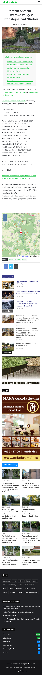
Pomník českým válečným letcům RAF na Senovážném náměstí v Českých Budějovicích (10, 514)
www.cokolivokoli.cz (13, 664)
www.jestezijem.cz (21, 671)
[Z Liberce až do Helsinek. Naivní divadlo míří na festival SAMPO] (8, 295)
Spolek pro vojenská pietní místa (14, 101)
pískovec (19, 588)
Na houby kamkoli (9, 649)
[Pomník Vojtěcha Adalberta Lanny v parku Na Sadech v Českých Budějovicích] (31, 500)
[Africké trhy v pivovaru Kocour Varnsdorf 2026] (8, 347)
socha (5, 592)
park (4, 588)
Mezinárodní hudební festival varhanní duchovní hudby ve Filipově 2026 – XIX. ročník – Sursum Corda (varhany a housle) (27, 333)
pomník (24, 259)
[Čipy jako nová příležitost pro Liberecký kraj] (8, 285)
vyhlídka (12, 592)
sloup (33, 588)
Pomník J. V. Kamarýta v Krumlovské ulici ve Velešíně (31, 562)
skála (26, 588)
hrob (14, 581)
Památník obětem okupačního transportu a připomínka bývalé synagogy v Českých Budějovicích (20, 83)
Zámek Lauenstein (9, 615)
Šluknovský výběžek (31, 592)
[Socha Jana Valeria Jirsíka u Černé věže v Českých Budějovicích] (31, 474)
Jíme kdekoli (7, 645)
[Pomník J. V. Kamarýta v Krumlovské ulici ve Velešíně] (31, 551)
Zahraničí (6, 642)
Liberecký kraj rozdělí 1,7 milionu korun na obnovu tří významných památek (26, 304)
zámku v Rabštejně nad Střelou (13, 92)
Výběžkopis (7, 638)
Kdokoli (5, 652)
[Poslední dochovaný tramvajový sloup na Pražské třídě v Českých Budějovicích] (31, 526)
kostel (35, 581)
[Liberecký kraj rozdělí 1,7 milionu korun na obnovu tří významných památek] (8, 304)
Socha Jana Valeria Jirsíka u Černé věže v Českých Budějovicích (30, 485)
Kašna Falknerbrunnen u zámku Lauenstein (18, 612)
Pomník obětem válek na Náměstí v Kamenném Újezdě (10, 562)
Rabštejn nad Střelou (14, 259)
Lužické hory (12, 585)
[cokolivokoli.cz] (9, 2)
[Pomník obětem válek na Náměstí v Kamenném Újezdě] (11, 551)
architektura (6, 581)
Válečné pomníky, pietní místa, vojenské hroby (19, 57)
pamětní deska (29, 585)
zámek (20, 592)
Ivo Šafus (16, 24)
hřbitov (21, 581)
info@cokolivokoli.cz (28, 664)
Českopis (6, 634)
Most (20, 585)
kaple (28, 581)
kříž (4, 585)
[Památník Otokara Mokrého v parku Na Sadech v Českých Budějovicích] (11, 526)
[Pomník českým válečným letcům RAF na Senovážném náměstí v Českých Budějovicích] (11, 500)
